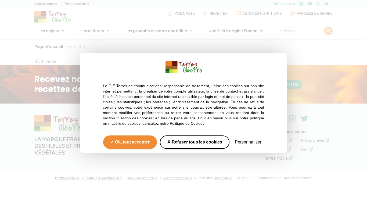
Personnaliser (248, 142)
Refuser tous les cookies (196, 142)
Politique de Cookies (187, 123)
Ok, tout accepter (132, 142)
